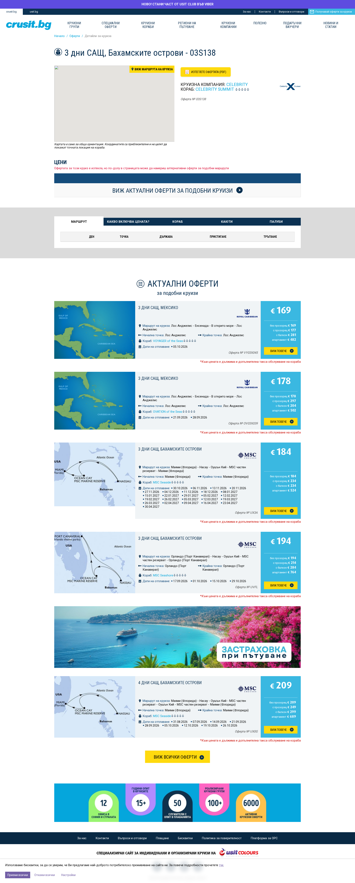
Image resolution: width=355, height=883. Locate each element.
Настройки (68, 875)
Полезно (259, 23)
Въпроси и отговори (291, 11)
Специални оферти (111, 25)
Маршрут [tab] (79, 222)
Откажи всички (44, 875)
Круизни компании (228, 25)
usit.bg (34, 11)
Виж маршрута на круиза (154, 69)
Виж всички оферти (175, 757)
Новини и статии (330, 25)
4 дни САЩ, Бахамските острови (170, 682)
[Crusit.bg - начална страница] (28, 25)
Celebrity (237, 84)
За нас (247, 11)
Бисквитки (185, 838)
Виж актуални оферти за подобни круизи (173, 190)
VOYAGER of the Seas (168, 341)
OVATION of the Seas (167, 412)
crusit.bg (11, 11)
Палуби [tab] (276, 222)
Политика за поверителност (222, 838)
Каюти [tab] (227, 222)
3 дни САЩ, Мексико (158, 307)
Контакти (265, 11)
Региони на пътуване (187, 25)
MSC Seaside (162, 482)
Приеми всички (17, 875)
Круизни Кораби (148, 25)
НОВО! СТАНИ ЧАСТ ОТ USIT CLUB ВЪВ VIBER (177, 4)
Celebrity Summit (215, 89)
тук (221, 865)
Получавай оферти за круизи (333, 11)
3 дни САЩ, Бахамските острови (170, 449)
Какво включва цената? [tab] (128, 222)
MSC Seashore (163, 575)
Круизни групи (74, 25)
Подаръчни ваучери (292, 25)
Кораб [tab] (177, 222)
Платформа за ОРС (264, 838)
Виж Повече (278, 351)
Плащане (162, 838)
